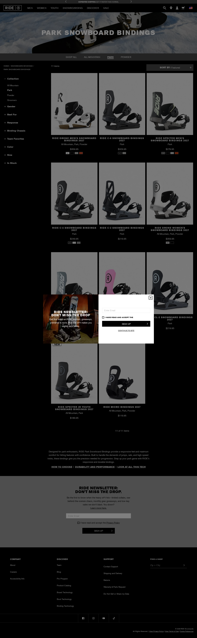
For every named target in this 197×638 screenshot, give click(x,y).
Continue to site (126, 330)
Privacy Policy (141, 317)
